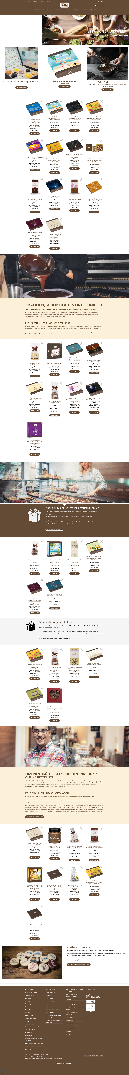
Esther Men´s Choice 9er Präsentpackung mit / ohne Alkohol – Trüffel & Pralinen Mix (94, 407)
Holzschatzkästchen (50, 1011)
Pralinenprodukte (50, 1008)
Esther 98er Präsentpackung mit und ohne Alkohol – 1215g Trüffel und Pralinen (94, 168)
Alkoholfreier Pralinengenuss (32, 1037)
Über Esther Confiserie (71, 1012)
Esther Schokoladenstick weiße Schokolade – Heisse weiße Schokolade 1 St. (74, 568)
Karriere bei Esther (70, 1009)
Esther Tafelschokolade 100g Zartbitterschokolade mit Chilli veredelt (34, 207)
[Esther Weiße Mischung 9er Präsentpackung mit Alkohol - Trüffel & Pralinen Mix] (54, 232)
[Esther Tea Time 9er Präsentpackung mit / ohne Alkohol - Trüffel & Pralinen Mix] (94, 555)
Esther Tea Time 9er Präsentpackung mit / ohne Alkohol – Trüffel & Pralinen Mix (94, 566)
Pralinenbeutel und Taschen (52, 1017)
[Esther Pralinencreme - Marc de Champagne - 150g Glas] (54, 843)
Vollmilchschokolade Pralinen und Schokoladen (34, 1056)
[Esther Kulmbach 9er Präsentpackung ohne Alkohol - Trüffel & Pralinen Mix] (34, 116)
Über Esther (27, 1)
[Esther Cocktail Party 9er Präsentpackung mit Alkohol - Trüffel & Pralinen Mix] (54, 115)
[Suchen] (98, 1)
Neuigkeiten (34, 1)
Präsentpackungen (50, 1000)
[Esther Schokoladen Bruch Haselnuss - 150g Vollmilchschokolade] (54, 398)
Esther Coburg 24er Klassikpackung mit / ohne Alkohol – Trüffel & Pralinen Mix (54, 168)
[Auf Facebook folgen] (100, 1)
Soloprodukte (48, 1002)
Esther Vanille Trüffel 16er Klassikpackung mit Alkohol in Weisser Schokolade (94, 672)
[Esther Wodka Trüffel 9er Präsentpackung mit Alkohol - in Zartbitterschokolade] (54, 193)
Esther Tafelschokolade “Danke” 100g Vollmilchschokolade (74, 206)
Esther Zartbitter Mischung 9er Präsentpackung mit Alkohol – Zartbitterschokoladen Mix (34, 608)
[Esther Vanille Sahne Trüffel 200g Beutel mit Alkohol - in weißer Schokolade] (74, 843)
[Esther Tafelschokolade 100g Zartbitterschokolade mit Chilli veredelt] (34, 195)
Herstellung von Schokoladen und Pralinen (74, 1016)
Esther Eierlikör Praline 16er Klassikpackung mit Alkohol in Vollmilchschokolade (35, 406)
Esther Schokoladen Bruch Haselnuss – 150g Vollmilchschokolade (54, 410)
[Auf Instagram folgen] (101, 1)
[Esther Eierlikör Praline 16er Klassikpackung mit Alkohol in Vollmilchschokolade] (34, 396)
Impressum (68, 1039)
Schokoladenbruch (70, 1030)
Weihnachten (28, 1040)
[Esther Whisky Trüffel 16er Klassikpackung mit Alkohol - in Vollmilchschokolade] (94, 195)
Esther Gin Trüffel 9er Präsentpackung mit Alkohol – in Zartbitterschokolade (34, 449)
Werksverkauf (87, 9)
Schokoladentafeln (70, 1027)
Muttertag (28, 1011)
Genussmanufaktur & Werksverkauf (71, 1021)
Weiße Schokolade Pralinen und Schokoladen (33, 1046)
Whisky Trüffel (29, 1028)
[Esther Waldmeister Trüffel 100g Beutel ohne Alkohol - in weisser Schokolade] (74, 882)
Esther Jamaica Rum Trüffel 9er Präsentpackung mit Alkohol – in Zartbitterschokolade (94, 368)
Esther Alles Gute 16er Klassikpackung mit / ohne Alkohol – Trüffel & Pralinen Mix (74, 366)
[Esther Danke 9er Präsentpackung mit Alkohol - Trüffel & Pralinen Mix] (54, 359)
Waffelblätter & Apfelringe (72, 1033)
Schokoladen (58, 9)
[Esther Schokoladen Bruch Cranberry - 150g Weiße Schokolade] (34, 359)
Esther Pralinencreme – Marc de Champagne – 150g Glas (54, 854)
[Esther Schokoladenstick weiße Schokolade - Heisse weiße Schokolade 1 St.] (74, 556)
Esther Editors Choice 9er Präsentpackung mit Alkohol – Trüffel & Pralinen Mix (74, 126)
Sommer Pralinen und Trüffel (32, 1034)
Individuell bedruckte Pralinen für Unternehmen (74, 998)
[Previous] (4, 33)
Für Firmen (77, 9)
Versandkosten (35, 132)
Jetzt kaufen (35, 141)
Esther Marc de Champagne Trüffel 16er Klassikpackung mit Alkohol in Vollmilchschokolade (74, 163)
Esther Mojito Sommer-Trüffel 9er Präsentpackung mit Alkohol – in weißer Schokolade (35, 894)
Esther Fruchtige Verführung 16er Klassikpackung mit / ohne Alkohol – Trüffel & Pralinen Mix (94, 890)
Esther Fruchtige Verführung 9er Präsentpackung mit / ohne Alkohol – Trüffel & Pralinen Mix (94, 126)
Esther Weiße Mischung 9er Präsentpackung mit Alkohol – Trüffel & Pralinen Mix (55, 243)
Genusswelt (68, 9)
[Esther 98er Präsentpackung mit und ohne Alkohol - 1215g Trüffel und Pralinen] (94, 155)
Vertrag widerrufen (64, 1071)
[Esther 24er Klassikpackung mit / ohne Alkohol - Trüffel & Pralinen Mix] (34, 921)
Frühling (27, 1008)
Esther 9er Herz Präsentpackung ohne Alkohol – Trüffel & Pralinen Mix (54, 716)
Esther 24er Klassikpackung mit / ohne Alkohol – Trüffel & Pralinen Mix (34, 933)
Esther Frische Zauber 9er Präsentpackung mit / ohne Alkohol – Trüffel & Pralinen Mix (35, 165)
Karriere (41, 1)
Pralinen (49, 9)
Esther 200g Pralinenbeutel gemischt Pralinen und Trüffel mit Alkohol (34, 568)
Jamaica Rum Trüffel (30, 1025)
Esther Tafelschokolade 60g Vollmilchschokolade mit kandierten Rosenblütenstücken (94, 855)
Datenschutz (69, 1042)
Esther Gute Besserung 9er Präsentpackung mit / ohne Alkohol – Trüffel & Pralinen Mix (35, 712)
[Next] (124, 33)
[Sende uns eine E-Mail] (102, 1)
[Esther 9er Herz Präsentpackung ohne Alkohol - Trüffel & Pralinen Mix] (54, 703)
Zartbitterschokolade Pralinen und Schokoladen (34, 1051)
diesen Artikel (54, 529)
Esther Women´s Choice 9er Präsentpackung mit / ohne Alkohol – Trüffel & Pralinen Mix (74, 407)
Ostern (27, 1014)
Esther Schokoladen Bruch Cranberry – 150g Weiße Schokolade (35, 371)
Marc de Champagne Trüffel (32, 1000)
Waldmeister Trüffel (30, 1031)
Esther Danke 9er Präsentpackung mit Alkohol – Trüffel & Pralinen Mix (54, 370)
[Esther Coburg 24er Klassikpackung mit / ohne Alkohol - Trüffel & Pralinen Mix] (54, 155)
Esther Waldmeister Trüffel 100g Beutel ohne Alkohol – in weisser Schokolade (74, 894)
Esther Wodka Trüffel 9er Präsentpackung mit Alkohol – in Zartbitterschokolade (54, 204)
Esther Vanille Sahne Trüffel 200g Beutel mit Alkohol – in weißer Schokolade (74, 855)
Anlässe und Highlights (37, 9)
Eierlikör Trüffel (29, 1023)
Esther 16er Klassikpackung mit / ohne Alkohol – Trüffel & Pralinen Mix (54, 894)
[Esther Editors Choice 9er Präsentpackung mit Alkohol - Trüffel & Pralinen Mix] (74, 115)
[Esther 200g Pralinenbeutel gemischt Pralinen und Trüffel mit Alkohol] (34, 556)
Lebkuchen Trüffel (29, 1043)
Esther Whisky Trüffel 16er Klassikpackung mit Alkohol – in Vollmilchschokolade (94, 207)
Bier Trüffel (28, 1017)
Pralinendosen (49, 1014)
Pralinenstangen (49, 1020)
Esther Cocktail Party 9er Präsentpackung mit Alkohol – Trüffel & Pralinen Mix (55, 126)
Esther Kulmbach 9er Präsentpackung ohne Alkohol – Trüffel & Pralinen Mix (34, 128)
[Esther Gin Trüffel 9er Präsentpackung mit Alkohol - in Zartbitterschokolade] (34, 437)
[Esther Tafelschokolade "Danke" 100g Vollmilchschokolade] (74, 195)
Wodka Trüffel (29, 997)
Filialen (94, 9)
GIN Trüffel (28, 1020)
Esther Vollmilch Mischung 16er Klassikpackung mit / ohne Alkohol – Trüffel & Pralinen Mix (54, 603)
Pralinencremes (49, 1005)
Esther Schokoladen (71, 1024)
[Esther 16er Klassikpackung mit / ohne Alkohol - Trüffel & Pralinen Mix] (54, 882)
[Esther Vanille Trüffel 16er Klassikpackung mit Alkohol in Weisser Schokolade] (94, 662)
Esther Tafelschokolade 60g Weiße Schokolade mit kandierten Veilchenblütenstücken (74, 676)
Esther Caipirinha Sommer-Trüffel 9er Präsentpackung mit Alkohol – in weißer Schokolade (54, 568)
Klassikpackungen (50, 997)
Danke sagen (28, 1005)
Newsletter (47, 1)
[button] (95, 5)
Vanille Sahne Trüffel (30, 1002)
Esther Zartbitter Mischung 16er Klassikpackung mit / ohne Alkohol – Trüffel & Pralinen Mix (34, 241)
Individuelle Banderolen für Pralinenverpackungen (73, 1002)
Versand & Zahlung (70, 1036)
